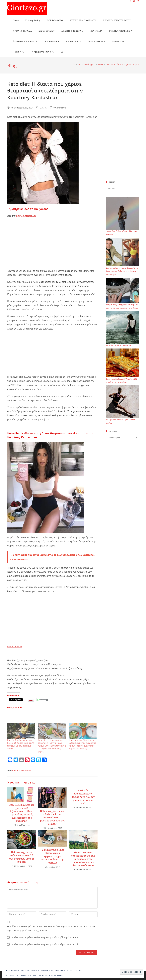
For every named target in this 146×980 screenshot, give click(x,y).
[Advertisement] (52, 248)
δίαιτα (28, 433)
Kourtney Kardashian (21, 771)
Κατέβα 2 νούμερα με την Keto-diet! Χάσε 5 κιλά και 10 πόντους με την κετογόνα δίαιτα (21, 744)
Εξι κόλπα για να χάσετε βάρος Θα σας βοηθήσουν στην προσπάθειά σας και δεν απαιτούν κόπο (83, 859)
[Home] (74, 64)
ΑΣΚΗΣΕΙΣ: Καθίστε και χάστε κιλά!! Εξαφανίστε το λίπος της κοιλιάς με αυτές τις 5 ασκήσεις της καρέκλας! (21, 812)
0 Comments (59, 107)
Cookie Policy (57, 975)
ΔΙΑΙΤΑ (43, 107)
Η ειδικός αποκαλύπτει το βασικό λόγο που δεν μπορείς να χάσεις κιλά (83, 797)
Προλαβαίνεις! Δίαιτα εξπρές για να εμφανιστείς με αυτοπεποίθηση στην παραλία (52, 856)
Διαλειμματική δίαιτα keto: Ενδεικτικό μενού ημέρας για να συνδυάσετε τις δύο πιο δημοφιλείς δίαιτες (82, 744)
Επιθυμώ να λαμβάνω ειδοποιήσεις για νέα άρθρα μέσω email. (45, 944)
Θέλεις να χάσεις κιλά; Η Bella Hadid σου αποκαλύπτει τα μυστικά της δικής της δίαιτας (52, 817)
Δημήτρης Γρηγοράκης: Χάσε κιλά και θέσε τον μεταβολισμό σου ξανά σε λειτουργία (122, 271)
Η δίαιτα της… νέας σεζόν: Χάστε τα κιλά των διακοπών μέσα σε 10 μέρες (21, 857)
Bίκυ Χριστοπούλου (26, 215)
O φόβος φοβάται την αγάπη (118, 345)
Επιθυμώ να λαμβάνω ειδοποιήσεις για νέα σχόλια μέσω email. (45, 937)
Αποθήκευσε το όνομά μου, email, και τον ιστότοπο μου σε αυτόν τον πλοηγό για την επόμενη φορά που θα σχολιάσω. (51, 928)
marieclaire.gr (14, 646)
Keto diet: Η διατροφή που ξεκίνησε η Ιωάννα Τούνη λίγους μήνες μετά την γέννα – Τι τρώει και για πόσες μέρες (52, 746)
